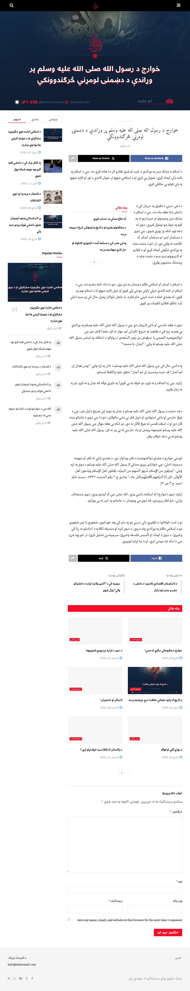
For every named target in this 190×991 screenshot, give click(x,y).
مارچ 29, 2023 (170, 658)
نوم (179, 881)
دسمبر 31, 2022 (109, 658)
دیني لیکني (74, 639)
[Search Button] (11, 5)
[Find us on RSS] (9, 978)
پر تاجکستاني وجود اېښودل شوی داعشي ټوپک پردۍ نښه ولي (25, 224)
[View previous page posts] (101, 262)
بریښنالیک (115, 901)
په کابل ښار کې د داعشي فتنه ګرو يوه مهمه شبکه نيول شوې (24, 169)
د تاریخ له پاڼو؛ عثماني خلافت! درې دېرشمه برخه (155, 700)
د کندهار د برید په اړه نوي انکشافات (31, 366)
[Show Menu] (178, 5)
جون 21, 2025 (170, 707)
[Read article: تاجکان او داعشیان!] (95, 680)
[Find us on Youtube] (20, 978)
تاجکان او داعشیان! (111, 700)
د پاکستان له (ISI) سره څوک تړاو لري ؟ (101, 749)
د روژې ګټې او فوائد (171, 749)
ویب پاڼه (177, 901)
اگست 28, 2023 (110, 707)
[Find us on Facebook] (32, 978)
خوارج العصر (136, 639)
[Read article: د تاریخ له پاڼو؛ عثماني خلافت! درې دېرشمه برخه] (155, 680)
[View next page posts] (94, 262)
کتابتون (178, 958)
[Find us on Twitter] (26, 978)
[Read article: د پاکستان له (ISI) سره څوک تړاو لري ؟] (95, 730)
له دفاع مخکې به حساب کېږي (109, 219)
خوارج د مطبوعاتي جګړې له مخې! (163, 650)
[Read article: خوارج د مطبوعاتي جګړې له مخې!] (155, 631)
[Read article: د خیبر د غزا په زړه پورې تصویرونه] (95, 631)
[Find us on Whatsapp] (14, 978)
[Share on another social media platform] (73, 158)
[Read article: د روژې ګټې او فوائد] (155, 730)
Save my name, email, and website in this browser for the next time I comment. (129, 920)
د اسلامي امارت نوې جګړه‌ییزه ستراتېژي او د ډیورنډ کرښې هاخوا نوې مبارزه (24, 138)
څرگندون (176, 811)
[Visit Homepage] (95, 5)
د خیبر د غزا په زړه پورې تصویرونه (104, 650)
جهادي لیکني (135, 689)
